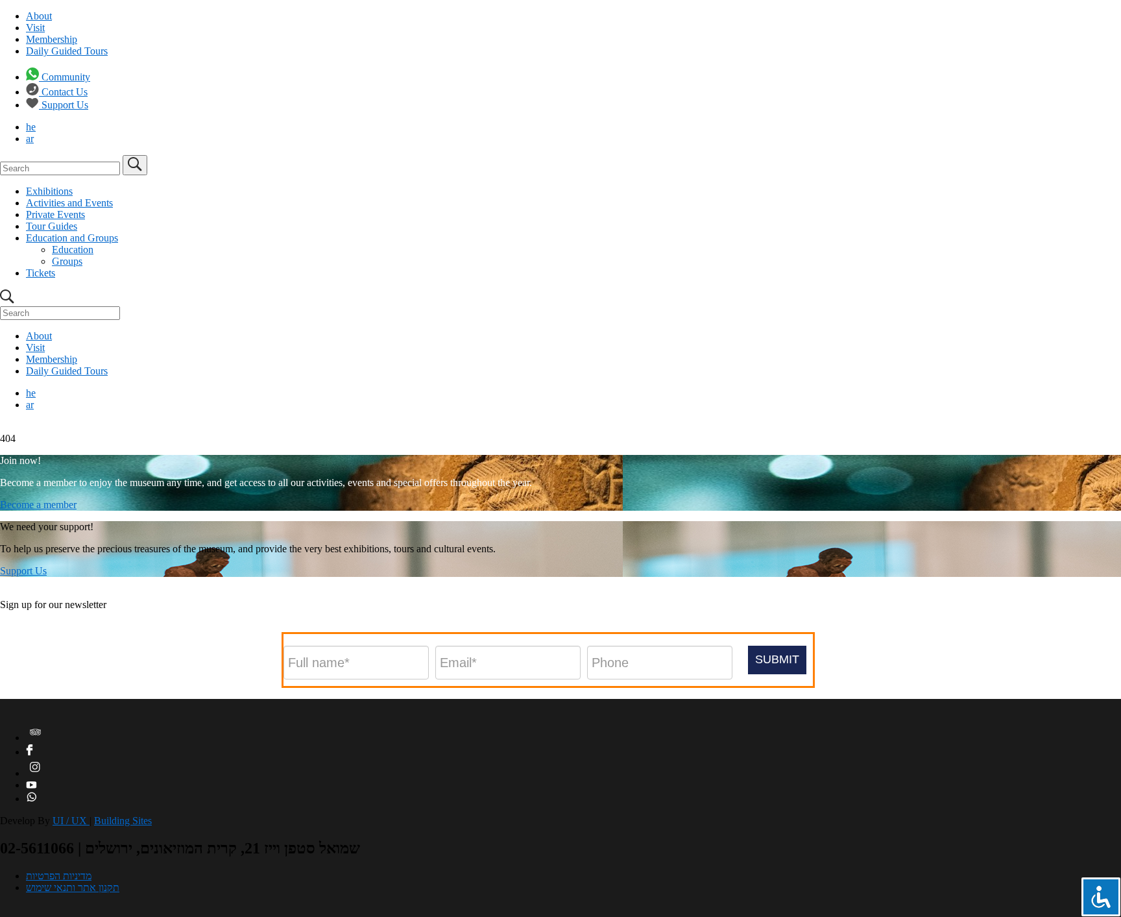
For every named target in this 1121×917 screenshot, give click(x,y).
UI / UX (71, 820)
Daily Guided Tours (67, 50)
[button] (777, 660)
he (31, 126)
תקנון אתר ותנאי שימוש (72, 887)
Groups (67, 261)
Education (72, 249)
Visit (35, 27)
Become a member (38, 504)
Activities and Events (69, 202)
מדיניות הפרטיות (58, 875)
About (39, 15)
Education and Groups (72, 237)
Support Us (65, 104)
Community (66, 76)
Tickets (40, 272)
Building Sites (123, 820)
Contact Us (65, 91)
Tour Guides (51, 226)
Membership (51, 39)
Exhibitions (49, 191)
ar (30, 138)
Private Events (55, 214)
